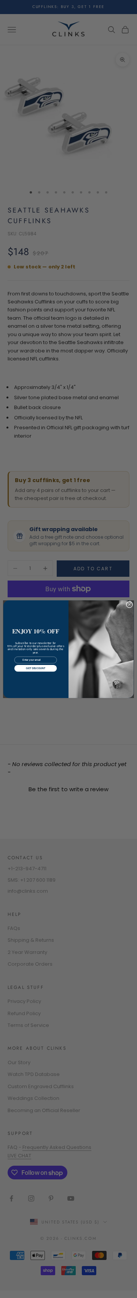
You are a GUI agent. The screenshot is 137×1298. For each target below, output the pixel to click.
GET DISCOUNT (35, 668)
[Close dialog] (129, 604)
